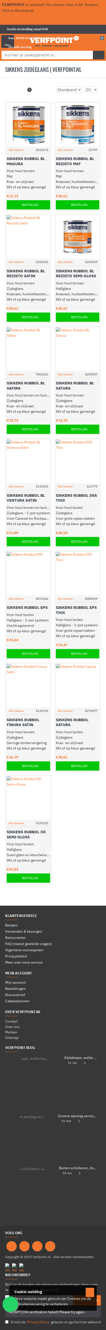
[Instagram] (24, 1246)
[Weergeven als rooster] (11, 90)
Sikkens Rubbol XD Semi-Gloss (26, 834)
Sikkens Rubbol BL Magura (26, 161)
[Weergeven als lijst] (18, 90)
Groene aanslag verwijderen (78, 1116)
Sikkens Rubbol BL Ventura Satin (26, 498)
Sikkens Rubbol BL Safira (26, 386)
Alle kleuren (16, 150)
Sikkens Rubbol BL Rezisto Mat (75, 161)
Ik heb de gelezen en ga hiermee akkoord (55, 1322)
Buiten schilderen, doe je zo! (78, 1168)
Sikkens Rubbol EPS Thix (76, 610)
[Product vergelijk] (47, 143)
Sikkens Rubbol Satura (72, 722)
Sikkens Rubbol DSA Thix (76, 498)
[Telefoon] (50, 1246)
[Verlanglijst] (40, 143)
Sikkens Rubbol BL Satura (75, 386)
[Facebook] (11, 1246)
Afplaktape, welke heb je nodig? (81, 1058)
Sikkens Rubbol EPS (27, 607)
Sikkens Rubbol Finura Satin (23, 722)
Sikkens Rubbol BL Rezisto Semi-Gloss (76, 273)
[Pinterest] (37, 1246)
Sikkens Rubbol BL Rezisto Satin (26, 273)
